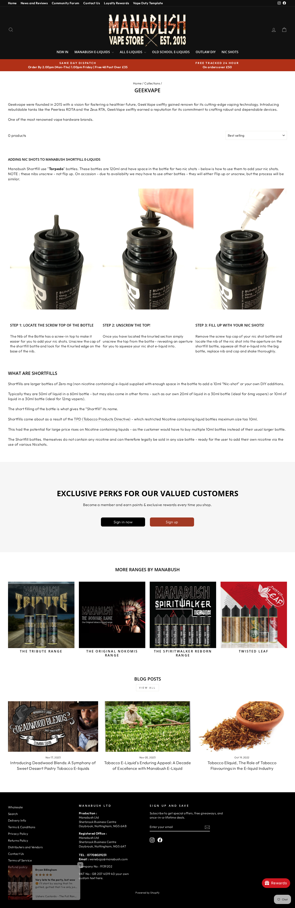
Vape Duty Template (148, 3)
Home (12, 3)
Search (13, 814)
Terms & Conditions (21, 827)
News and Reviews (34, 3)
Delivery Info (17, 820)
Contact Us (91, 3)
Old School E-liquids (171, 52)
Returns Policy (18, 840)
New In (62, 52)
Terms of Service (20, 860)
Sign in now (123, 522)
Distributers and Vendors (25, 847)
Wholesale (15, 807)
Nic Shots (230, 52)
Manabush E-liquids (92, 52)
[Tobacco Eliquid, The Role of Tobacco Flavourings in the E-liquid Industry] (242, 726)
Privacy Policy (18, 834)
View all (147, 687)
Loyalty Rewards (116, 3)
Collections (152, 83)
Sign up (172, 522)
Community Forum (65, 3)
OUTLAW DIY (206, 52)
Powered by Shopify (147, 892)
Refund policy (18, 867)
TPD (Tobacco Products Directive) (102, 419)
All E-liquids (131, 52)
